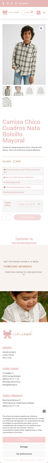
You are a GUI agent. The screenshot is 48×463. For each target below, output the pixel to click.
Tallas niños (7, 204)
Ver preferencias (24, 454)
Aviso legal (40, 460)
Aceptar (24, 439)
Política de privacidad (27, 460)
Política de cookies (11, 460)
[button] (44, 411)
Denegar (24, 447)
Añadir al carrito (27, 217)
